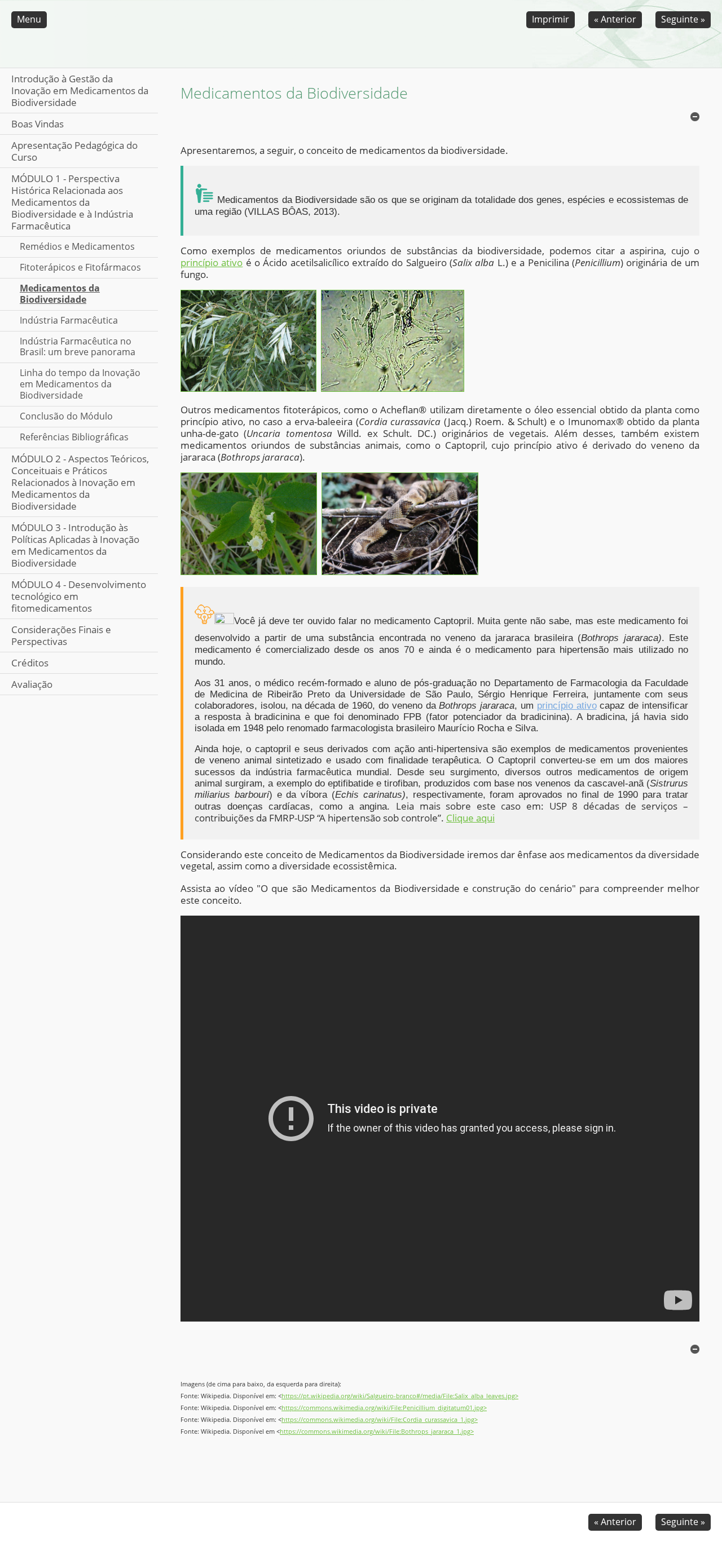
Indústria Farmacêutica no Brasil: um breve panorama (77, 347)
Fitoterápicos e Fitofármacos (80, 267)
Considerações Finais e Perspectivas (61, 635)
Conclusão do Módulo (66, 416)
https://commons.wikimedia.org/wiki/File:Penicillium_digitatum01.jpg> (384, 1408)
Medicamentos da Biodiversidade (60, 294)
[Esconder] (694, 116)
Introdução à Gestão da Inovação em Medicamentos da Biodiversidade (79, 90)
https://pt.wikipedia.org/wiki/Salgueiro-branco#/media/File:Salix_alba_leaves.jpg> (399, 1396)
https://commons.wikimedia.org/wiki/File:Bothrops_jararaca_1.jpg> (377, 1431)
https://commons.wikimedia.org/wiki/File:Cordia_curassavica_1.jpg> (379, 1420)
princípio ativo (211, 262)
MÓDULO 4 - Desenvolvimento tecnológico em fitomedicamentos (78, 596)
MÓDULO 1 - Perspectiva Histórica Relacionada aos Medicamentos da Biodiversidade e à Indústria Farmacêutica (72, 202)
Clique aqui (470, 817)
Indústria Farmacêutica (69, 320)
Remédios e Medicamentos (77, 246)
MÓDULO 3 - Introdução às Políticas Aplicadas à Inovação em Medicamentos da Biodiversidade (75, 545)
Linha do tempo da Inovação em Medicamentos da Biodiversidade (80, 383)
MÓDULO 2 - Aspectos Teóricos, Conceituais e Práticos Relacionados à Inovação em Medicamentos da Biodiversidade (80, 482)
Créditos (30, 662)
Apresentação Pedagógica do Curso (74, 151)
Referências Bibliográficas (74, 437)
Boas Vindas (37, 123)
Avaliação (31, 684)
